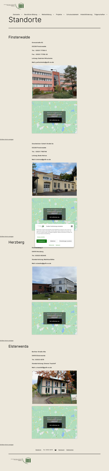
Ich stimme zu (54, 120)
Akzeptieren (41, 241)
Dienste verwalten (41, 236)
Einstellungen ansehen (66, 241)
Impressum (58, 245)
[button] (72, 226)
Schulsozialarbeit (72, 14)
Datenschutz (51, 245)
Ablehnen (52, 241)
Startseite (16, 14)
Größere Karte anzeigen (6, 139)
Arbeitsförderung (86, 14)
